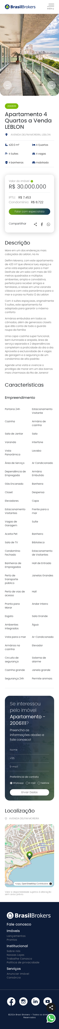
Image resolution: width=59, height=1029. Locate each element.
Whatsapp (18, 783)
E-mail (32, 783)
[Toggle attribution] (51, 884)
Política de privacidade (23, 962)
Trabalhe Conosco (19, 958)
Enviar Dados (29, 792)
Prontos (12, 940)
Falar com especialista (29, 211)
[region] (29, 855)
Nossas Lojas (15, 955)
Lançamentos (16, 936)
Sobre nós (13, 951)
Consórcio (14, 977)
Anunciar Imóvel (18, 974)
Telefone (45, 783)
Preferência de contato (24, 777)
